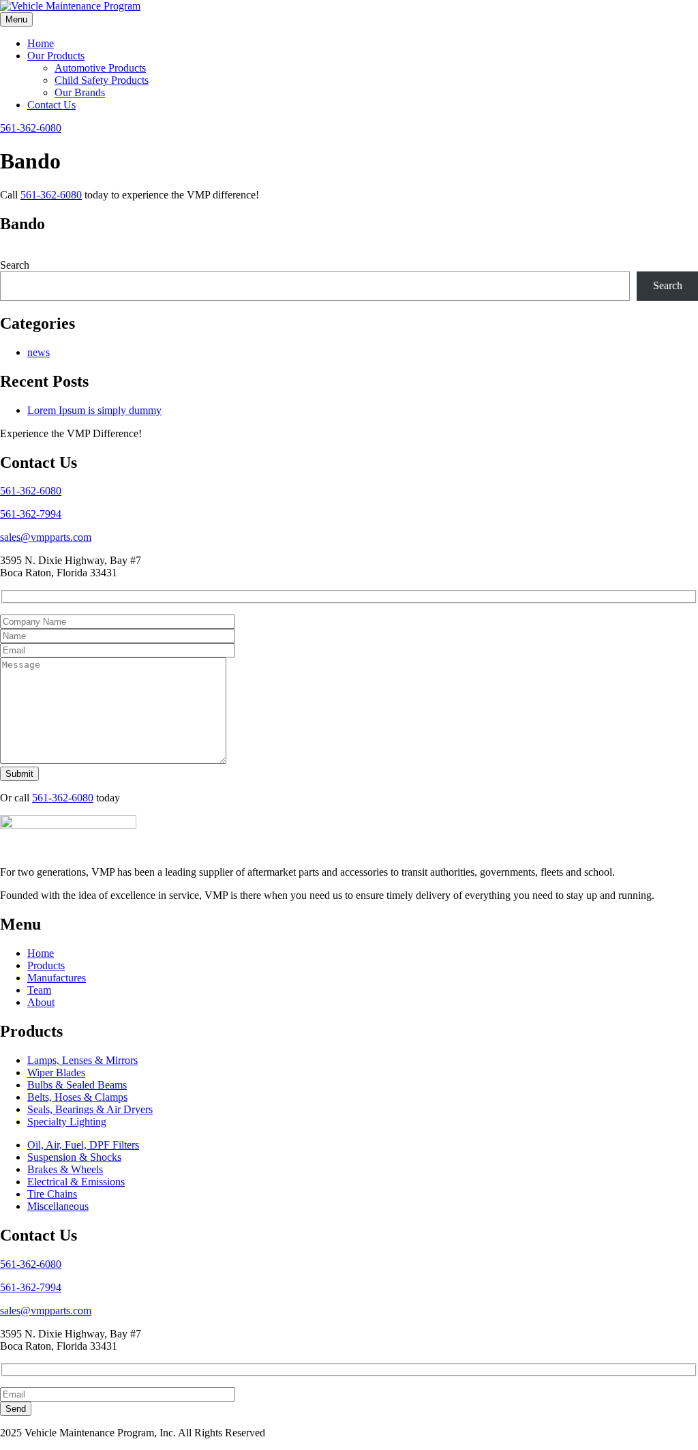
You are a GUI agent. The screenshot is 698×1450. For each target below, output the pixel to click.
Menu (16, 19)
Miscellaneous (58, 1206)
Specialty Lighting (66, 1121)
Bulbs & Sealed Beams (77, 1085)
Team (39, 990)
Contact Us (51, 104)
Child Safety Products (102, 80)
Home (40, 43)
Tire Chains (52, 1194)
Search (14, 265)
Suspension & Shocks (74, 1157)
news (38, 352)
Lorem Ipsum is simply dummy (94, 410)
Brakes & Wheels (65, 1169)
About (41, 1002)
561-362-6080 (30, 128)
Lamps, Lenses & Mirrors (82, 1060)
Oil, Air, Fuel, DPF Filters (83, 1145)
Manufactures (56, 977)
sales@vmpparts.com (45, 537)
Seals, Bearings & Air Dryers (90, 1109)
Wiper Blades (56, 1072)
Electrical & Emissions (76, 1181)
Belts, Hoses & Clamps (77, 1097)
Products (46, 965)
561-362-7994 (30, 514)
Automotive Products (100, 68)
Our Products (56, 55)
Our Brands (80, 92)
